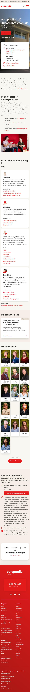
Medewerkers (11, 1)
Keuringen (6, 254)
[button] (27, 6)
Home (2, 606)
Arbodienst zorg (5, 628)
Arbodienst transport (6, 632)
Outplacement (7, 225)
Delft (17, 622)
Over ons (3, 613)
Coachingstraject (8, 292)
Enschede (18, 633)
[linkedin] (10, 594)
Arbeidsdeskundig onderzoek (12, 193)
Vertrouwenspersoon (9, 261)
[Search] (23, 6)
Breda (17, 619)
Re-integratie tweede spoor (11, 195)
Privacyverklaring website (7, 676)
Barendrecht (19, 617)
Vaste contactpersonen (11, 123)
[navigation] (6, 6)
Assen (17, 615)
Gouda (17, 637)
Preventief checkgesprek (10, 299)
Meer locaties (19, 658)
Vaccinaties (6, 257)
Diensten (3, 608)
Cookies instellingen (6, 689)
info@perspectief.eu (12, 63)
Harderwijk (18, 640)
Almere (17, 606)
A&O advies (6, 263)
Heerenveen (19, 642)
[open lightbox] (5, 356)
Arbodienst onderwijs (6, 630)
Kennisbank (4, 610)
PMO (2, 651)
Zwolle (17, 655)
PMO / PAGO (6, 252)
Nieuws (3, 626)
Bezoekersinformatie (8, 37)
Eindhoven (18, 628)
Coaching (3, 656)
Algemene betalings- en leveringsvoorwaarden (13, 671)
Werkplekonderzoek (9, 259)
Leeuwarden (19, 649)
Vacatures (3, 617)
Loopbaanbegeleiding (9, 220)
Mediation (6, 296)
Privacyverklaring (5, 673)
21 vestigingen (21, 119)
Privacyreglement (5, 678)
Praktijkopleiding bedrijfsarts (5, 622)
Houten (17, 646)
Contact (3, 635)
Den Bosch (18, 624)
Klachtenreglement (6, 681)
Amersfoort (19, 608)
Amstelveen (19, 610)
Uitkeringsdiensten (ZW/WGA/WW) (12, 306)
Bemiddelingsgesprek (9, 294)
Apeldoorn (18, 613)
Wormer (18, 653)
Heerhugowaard (20, 644)
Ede (17, 626)
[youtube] (15, 594)
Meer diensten (4, 662)
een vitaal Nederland (21, 89)
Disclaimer (4, 686)
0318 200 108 (10, 66)
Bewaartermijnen (5, 684)
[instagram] (19, 594)
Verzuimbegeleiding (9, 191)
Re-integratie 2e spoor (7, 645)
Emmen (18, 631)
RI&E (4, 250)
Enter (17, 635)
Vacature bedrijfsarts (6, 619)
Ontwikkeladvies (8, 223)
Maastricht (18, 651)
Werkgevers (4, 1)
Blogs (2, 615)
